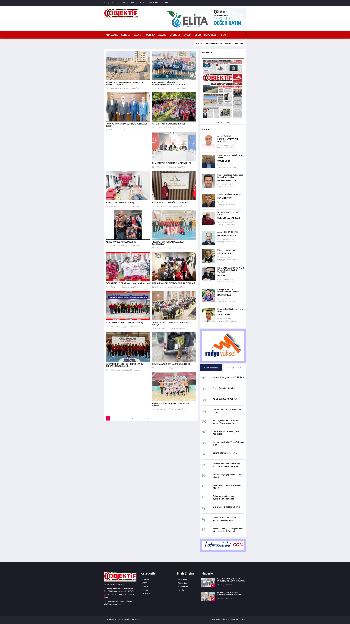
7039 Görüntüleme (130, 326)
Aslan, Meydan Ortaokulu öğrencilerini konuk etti (224, 497)
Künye (224, 619)
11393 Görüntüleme (133, 129)
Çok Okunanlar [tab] (211, 368)
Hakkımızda (153, 3)
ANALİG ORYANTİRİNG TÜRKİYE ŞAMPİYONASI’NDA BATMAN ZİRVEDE (168, 83)
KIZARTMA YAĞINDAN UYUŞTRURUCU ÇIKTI (171, 364)
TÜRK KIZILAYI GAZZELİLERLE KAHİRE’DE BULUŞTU (170, 324)
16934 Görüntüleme (178, 248)
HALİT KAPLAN (224, 295)
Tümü (223, 34)
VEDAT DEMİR (223, 315)
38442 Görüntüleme (132, 370)
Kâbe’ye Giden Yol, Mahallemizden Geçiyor (228, 290)
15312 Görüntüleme (227, 281)
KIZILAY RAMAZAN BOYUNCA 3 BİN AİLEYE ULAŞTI (174, 283)
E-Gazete (165, 3)
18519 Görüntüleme (131, 206)
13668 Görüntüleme (131, 287)
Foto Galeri (182, 579)
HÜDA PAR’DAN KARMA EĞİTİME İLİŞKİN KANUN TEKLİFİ (127, 125)
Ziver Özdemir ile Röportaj (225, 453)
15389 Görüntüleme (178, 167)
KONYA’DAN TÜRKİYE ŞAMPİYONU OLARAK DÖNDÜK (170, 404)
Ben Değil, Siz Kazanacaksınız (226, 507)
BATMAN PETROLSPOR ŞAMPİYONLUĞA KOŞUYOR (128, 283)
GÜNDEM (126, 34)
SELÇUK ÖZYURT (225, 253)
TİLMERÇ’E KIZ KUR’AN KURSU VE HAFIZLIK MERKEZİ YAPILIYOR (125, 83)
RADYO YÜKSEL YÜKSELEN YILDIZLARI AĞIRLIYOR (225, 519)
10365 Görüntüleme (177, 328)
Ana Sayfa (112, 34)
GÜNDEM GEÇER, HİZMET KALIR (228, 213)
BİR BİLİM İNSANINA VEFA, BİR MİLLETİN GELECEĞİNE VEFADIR (230, 270)
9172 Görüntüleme (179, 88)
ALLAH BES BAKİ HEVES (227, 232)
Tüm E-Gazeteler (223, 122)
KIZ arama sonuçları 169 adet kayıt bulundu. (225, 43)
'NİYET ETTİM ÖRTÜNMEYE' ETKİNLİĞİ (168, 124)
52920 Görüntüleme (228, 321)
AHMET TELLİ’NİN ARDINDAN (229, 194)
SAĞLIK (187, 34)
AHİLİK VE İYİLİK (224, 136)
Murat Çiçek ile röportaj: (224, 388)
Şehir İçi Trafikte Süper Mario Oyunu (230, 310)
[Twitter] (112, 3)
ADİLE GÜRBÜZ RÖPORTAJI (225, 399)
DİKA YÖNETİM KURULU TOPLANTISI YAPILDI (171, 163)
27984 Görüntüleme (228, 167)
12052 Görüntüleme (177, 287)
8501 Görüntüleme (227, 186)
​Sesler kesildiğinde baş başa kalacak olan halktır (230, 176)
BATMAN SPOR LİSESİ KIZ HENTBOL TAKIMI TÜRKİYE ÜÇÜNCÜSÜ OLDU (125, 365)
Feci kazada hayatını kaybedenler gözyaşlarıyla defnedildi (228, 529)
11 (152, 418)
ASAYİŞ (162, 34)
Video (132, 3)
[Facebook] (115, 3)
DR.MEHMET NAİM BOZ (228, 235)
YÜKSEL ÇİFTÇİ (224, 161)
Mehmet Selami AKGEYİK (228, 218)
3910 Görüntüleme (132, 88)
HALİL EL (221, 275)
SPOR (198, 34)
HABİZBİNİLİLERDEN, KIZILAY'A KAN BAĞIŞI (124, 323)
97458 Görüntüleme (228, 259)
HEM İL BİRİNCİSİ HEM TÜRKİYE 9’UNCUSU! (170, 202)
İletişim (141, 3)
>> (157, 418)
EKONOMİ (175, 34)
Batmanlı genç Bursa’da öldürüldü (228, 377)
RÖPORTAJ (210, 34)
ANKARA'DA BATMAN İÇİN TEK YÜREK (230, 156)
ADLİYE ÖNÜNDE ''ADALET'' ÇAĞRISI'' (121, 242)
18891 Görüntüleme (227, 204)
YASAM (137, 34)
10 (147, 418)
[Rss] (104, 3)
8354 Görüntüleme (227, 301)
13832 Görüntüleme (227, 147)
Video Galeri (183, 583)
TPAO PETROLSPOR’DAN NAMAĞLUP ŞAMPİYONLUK (168, 243)
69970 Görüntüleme (178, 368)
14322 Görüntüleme (131, 245)
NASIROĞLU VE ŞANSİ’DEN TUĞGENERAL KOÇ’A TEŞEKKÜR (231, 580)
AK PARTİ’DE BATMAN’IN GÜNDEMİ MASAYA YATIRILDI (229, 593)
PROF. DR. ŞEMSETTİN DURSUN (227, 140)
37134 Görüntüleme (178, 409)
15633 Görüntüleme (227, 224)
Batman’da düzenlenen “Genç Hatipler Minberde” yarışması (226, 465)
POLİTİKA (150, 34)
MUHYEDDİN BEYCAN (227, 180)
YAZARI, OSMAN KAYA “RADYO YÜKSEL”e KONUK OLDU (226, 421)
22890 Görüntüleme (228, 241)
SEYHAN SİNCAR (224, 198)
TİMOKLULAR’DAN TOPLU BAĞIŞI (120, 202)
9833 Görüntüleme (179, 127)
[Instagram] (108, 3)
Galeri (123, 3)
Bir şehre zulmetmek (226, 250)
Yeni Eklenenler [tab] (234, 368)
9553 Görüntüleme (177, 206)
